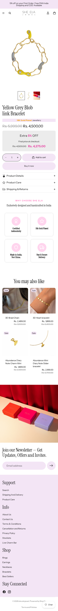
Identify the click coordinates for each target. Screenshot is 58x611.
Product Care (14, 182)
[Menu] (3, 13)
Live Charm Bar (9, 542)
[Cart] (54, 13)
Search (5, 490)
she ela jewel (24, 601)
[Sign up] (51, 465)
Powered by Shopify (38, 601)
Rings (5, 557)
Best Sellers (8, 576)
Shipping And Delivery (12, 495)
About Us (6, 514)
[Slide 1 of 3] (21, 96)
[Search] (10, 13)
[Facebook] (4, 592)
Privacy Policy (8, 533)
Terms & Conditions (11, 524)
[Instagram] (9, 592)
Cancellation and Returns (14, 528)
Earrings (6, 562)
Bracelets (6, 571)
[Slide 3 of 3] (36, 96)
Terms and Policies (29, 607)
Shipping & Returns (17, 189)
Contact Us (7, 519)
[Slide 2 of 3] (29, 96)
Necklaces (7, 567)
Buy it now (29, 166)
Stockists (6, 538)
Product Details (15, 175)
